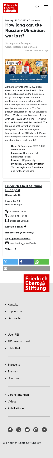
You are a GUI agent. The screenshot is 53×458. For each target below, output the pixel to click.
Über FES (14, 334)
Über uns (13, 378)
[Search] (38, 7)
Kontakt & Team (14, 226)
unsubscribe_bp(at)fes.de (23, 243)
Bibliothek (14, 348)
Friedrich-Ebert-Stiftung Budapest (23, 188)
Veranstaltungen (18, 394)
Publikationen (16, 408)
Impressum (15, 311)
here (40, 167)
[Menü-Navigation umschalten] (46, 7)
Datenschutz (16, 318)
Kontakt (13, 304)
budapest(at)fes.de (19, 220)
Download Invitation (33, 163)
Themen (13, 371)
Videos (8, 249)
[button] (10, 262)
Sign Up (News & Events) (18, 238)
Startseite (14, 364)
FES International (19, 341)
